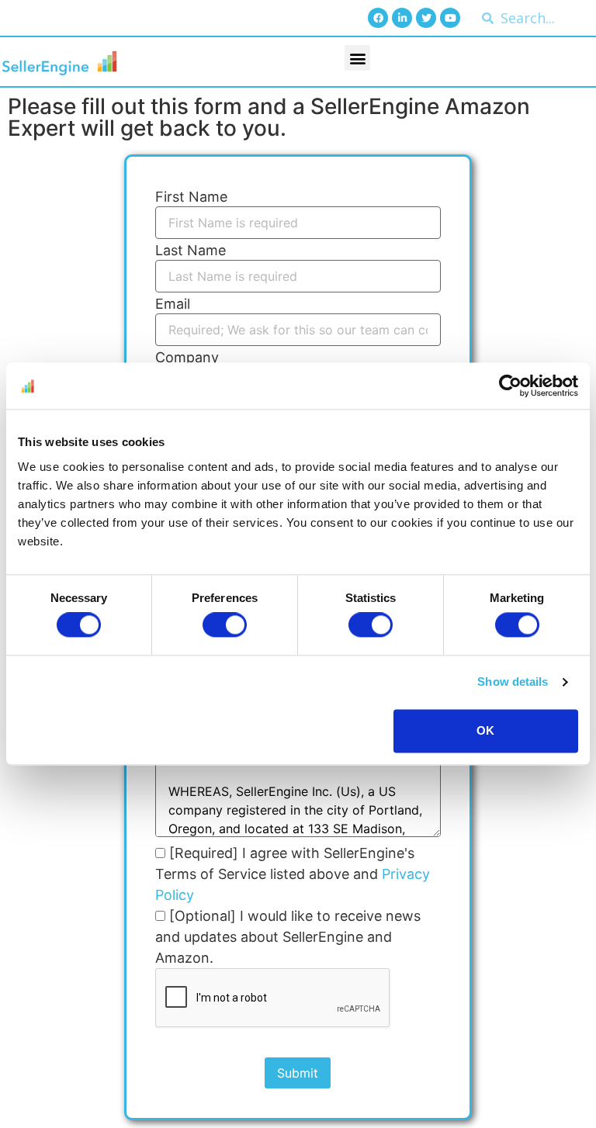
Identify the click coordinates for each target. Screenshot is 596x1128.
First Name (191, 197)
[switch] (225, 625)
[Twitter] (426, 18)
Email (172, 304)
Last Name (190, 251)
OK (485, 730)
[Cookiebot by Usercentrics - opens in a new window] (510, 385)
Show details (512, 682)
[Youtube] (450, 18)
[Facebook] (378, 18)
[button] (357, 58)
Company (187, 358)
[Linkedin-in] (402, 18)
